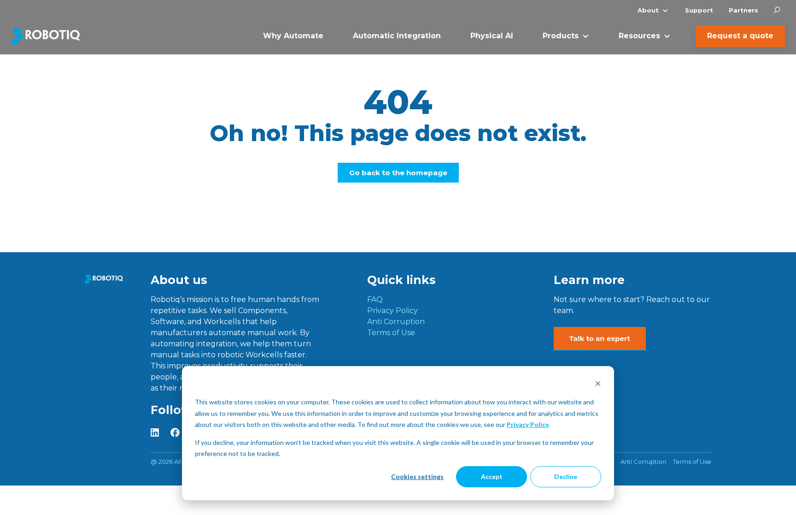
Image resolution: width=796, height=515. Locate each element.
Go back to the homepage (398, 172)
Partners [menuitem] (743, 10)
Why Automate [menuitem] (293, 35)
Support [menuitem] (699, 10)
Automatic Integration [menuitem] (397, 35)
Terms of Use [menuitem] (391, 332)
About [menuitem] (648, 10)
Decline (565, 476)
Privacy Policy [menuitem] (392, 310)
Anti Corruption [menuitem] (396, 321)
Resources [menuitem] (639, 35)
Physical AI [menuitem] (491, 35)
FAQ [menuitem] (375, 299)
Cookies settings (417, 476)
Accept (492, 476)
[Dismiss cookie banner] (598, 385)
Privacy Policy (528, 424)
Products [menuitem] (561, 35)
